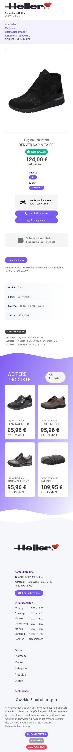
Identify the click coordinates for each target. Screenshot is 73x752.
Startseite (21, 656)
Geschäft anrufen (38, 213)
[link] (28, 10)
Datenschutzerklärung (17, 726)
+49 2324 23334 (34, 577)
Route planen (38, 220)
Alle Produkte (54, 376)
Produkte (20, 674)
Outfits (19, 681)
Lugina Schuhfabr (15, 31)
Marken (9, 28)
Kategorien (21, 668)
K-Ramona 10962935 (17, 35)
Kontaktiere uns (31, 593)
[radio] (33, 177)
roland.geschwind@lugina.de (31, 344)
